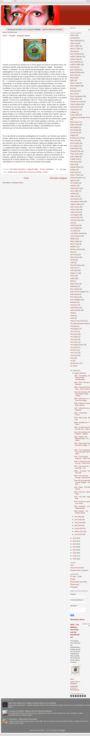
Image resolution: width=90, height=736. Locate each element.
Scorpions (73, 305)
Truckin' (45, 172)
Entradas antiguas (58, 178)
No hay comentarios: (47, 169)
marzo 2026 (79, 528)
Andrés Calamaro (76, 56)
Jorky (73, 579)
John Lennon (74, 207)
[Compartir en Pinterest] (65, 169)
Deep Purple (74, 125)
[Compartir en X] (63, 169)
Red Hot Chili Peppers (78, 292)
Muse (72, 252)
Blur (71, 88)
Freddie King (74, 159)
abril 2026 (78, 525)
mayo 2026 (78, 522)
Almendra (73, 51)
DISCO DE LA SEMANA (75, 683)
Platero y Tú (74, 273)
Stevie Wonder (75, 310)
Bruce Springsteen (76, 96)
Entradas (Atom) (17, 183)
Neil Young (74, 254)
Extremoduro (74, 148)
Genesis (73, 164)
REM (72, 281)
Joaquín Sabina (75, 204)
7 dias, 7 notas (11, 8)
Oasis (72, 262)
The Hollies (74, 337)
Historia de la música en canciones (30, 172)
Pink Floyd (73, 270)
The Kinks (73, 339)
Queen (72, 278)
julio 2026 (78, 516)
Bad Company (75, 70)
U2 (71, 360)
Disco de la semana (77, 567)
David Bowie (74, 122)
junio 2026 (78, 519)
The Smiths (74, 347)
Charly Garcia (75, 107)
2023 (74, 544)
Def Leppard (74, 127)
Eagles (72, 135)
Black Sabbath (75, 86)
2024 (74, 541)
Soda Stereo (74, 307)
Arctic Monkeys (75, 62)
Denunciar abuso (77, 619)
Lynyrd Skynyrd (75, 236)
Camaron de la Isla (76, 101)
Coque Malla (74, 115)
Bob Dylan (73, 91)
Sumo (72, 318)
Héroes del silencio (76, 178)
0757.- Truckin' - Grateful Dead (16, 36)
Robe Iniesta (74, 294)
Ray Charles (74, 289)
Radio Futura (74, 284)
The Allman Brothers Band (79, 323)
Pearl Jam (73, 268)
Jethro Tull (73, 196)
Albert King (74, 43)
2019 (74, 556)
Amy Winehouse (75, 54)
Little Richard (74, 225)
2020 (74, 553)
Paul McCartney (75, 265)
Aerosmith (73, 38)
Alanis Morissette (76, 41)
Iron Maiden (74, 183)
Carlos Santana (75, 104)
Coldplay (73, 112)
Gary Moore (74, 162)
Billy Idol (73, 78)
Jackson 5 (73, 185)
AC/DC (72, 35)
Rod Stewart (74, 297)
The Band (73, 326)
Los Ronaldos (75, 228)
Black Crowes (75, 83)
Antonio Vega (74, 59)
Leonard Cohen (75, 220)
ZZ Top (72, 366)
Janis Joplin (74, 191)
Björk (72, 80)
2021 (74, 550)
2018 (74, 559)
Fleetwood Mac (75, 151)
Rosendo (73, 302)
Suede (72, 315)
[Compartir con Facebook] (64, 169)
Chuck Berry (74, 109)
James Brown (75, 188)
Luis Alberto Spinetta (77, 233)
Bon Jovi (73, 94)
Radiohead (74, 286)
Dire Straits (74, 130)
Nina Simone (74, 257)
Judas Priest (74, 212)
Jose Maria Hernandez (79, 582)
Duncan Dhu (74, 132)
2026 (74, 371)
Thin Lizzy (73, 353)
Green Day (74, 172)
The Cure (73, 331)
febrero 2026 (79, 531)
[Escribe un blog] (61, 169)
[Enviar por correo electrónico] (60, 169)
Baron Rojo (74, 75)
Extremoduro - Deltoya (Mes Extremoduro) (23, 719)
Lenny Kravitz (75, 217)
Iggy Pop (73, 180)
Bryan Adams (74, 99)
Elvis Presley (74, 143)
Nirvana (73, 260)
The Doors (73, 334)
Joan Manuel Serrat (77, 201)
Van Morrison (74, 363)
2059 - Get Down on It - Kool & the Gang (82, 399)
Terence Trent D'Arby (77, 321)
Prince (72, 276)
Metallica (73, 246)
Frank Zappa (74, 156)
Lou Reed (73, 231)
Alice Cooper (74, 46)
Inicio (26, 178)
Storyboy (75, 587)
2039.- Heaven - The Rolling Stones (81, 512)
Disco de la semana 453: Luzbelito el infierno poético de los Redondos (32, 703)
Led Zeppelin (74, 215)
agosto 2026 (79, 373)
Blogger (62, 730)
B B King (73, 67)
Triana (72, 358)
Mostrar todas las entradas (52, 29)
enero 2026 (79, 534)
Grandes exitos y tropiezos (79, 570)
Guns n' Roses (75, 175)
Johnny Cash (74, 209)
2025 (74, 538)
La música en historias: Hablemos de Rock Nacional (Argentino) (30, 711)
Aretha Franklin (75, 64)
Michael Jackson (76, 249)
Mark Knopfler (75, 241)
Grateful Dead (12, 172)
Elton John (74, 140)
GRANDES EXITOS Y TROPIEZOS (74, 688)
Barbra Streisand (76, 72)
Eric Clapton (74, 146)
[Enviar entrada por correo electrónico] (57, 169)
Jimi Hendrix (74, 199)
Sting (72, 313)
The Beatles (74, 329)
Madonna (73, 239)
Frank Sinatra (74, 154)
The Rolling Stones (76, 345)
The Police (74, 342)
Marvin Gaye (74, 244)
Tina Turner (74, 355)
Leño (72, 223)
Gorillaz (73, 170)
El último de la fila (76, 138)
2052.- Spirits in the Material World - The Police (81, 438)
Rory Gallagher (75, 300)
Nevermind (75, 584)
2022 (74, 547)
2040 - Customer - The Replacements (81, 507)
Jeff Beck (73, 193)
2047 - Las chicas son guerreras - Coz (81, 467)
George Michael (75, 167)
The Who (73, 350)
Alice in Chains (75, 48)
